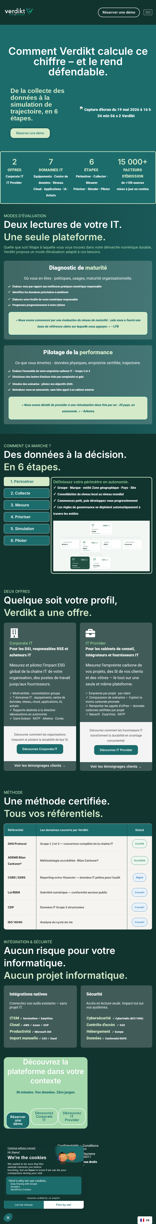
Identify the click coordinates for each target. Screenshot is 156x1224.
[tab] (26, 481)
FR (147, 1220)
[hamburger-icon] (148, 12)
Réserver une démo (30, 133)
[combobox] (145, 1220)
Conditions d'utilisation (84, 1166)
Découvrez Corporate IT (39, 749)
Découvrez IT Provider (116, 750)
